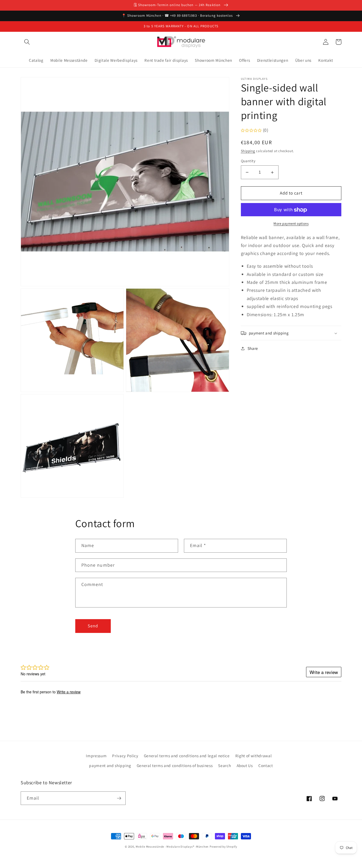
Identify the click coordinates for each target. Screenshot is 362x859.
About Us (245, 765)
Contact (265, 765)
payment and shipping (110, 765)
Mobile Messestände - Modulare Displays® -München (172, 846)
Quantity (248, 160)
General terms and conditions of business (175, 765)
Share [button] (253, 348)
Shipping (248, 151)
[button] (27, 42)
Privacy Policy (125, 755)
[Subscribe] (119, 798)
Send (93, 626)
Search (224, 765)
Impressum (96, 755)
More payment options (290, 223)
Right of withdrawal (253, 755)
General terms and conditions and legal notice (187, 755)
